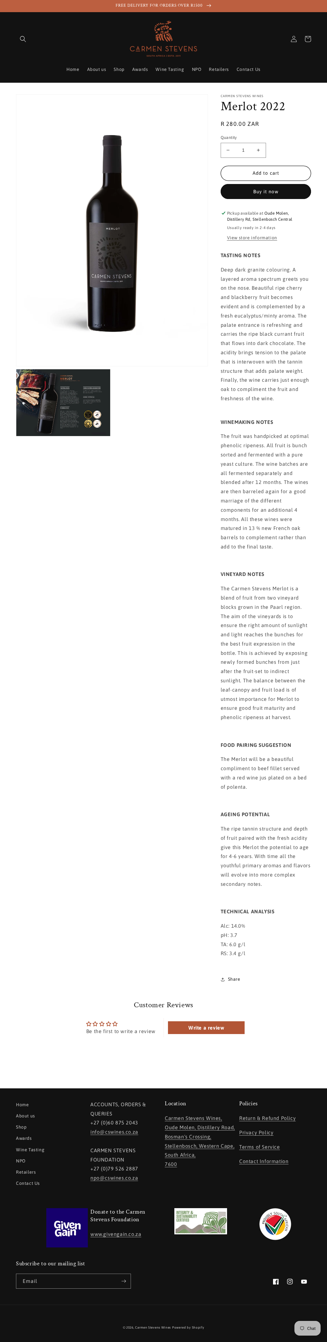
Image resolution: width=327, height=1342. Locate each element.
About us (25, 1115)
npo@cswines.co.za (114, 1178)
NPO (21, 1160)
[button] (23, 39)
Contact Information (263, 1161)
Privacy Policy (256, 1132)
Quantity (229, 137)
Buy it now (265, 191)
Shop (21, 1127)
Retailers (26, 1172)
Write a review (206, 1028)
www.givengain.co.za (115, 1234)
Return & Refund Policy (267, 1118)
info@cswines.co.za (114, 1132)
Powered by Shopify (188, 1327)
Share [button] (234, 979)
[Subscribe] (124, 1281)
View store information (252, 237)
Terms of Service (259, 1147)
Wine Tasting (30, 1149)
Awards (24, 1138)
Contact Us (28, 1183)
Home (22, 1104)
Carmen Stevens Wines (153, 1327)
